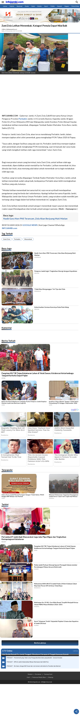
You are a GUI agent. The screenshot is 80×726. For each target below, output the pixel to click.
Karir (28, 677)
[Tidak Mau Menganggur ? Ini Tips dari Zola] (17, 296)
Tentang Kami (48, 674)
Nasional (19, 6)
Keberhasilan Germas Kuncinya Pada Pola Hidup (51, 307)
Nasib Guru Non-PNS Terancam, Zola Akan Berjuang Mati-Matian (35, 218)
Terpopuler (7, 470)
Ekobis (39, 6)
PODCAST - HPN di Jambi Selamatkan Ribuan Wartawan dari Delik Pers (28, 662)
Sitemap (50, 677)
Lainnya (75, 651)
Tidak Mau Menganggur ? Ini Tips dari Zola (49, 289)
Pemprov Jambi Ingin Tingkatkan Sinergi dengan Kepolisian (55, 271)
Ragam (66, 6)
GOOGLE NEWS (29, 225)
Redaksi (30, 674)
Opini (33, 6)
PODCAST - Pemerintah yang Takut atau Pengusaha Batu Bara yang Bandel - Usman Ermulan (34, 658)
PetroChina (75, 6)
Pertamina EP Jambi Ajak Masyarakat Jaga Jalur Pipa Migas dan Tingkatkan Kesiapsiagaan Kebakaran (34, 538)
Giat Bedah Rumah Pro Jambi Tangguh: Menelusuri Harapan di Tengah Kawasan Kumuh (35, 654)
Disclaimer (38, 674)
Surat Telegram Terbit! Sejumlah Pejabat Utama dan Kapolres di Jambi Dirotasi (56, 622)
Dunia (27, 6)
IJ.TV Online (7, 651)
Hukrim (12, 6)
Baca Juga (6, 248)
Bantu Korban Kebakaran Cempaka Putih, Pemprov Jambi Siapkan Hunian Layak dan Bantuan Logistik (24, 402)
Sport (46, 6)
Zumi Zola (6, 239)
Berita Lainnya (40, 643)
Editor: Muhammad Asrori (9, 29)
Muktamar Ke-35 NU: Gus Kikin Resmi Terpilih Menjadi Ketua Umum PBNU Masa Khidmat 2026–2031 (56, 603)
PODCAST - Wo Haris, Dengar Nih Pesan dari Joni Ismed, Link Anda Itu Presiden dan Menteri (34, 666)
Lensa (5, 6)
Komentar (7, 327)
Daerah (59, 6)
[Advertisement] (40, 91)
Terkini (5, 504)
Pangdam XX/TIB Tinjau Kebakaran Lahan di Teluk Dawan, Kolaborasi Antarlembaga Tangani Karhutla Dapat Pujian (38, 374)
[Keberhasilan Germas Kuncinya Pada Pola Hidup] (17, 314)
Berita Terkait (8, 340)
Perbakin (17, 239)
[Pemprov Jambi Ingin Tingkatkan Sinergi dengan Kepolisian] (17, 278)
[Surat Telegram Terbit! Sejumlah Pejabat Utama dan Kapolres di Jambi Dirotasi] (16, 629)
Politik (53, 6)
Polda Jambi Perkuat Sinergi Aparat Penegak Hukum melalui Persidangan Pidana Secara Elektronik (55, 566)
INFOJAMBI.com (9, 228)
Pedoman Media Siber (39, 677)
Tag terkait (7, 233)
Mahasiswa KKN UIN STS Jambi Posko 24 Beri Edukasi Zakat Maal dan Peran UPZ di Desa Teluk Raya (55, 585)
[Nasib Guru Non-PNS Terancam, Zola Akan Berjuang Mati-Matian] (17, 260)
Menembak (28, 239)
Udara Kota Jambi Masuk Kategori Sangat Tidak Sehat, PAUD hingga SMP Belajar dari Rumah (23, 495)
